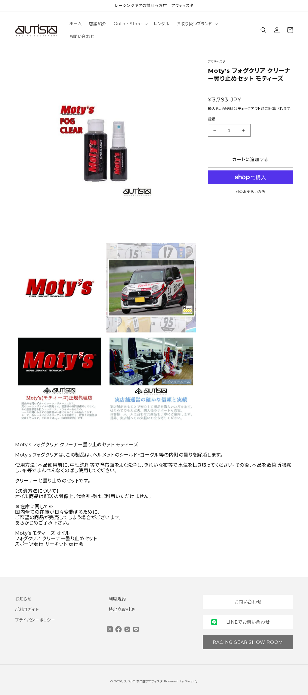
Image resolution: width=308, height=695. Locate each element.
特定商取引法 (122, 609)
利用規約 (117, 599)
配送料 (228, 108)
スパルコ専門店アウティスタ (143, 681)
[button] (130, 23)
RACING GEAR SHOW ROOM (248, 642)
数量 (212, 119)
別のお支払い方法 (250, 191)
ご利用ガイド (27, 609)
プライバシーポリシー (35, 620)
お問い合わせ (248, 602)
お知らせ (23, 599)
